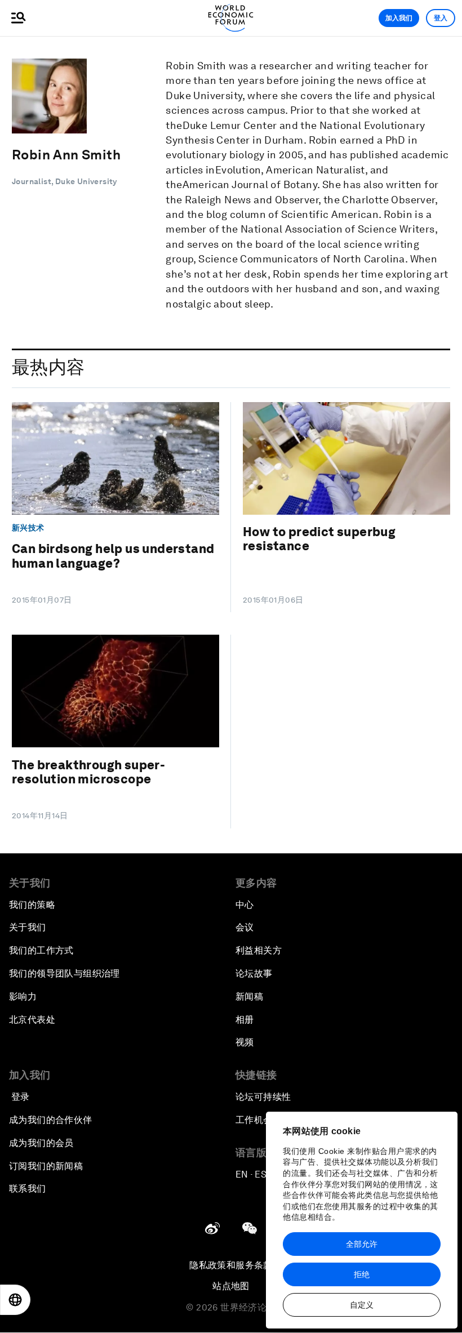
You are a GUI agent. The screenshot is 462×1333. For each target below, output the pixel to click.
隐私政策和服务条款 (231, 1265)
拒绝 (362, 1274)
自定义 (362, 1304)
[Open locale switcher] (15, 1299)
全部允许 (361, 1244)
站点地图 (231, 1286)
